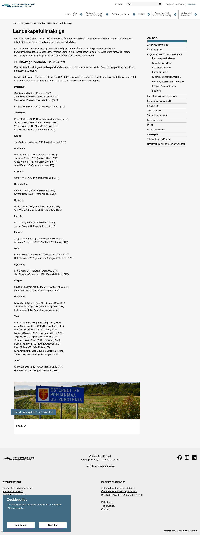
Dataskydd (106, 502)
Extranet (119, 4)
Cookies (105, 509)
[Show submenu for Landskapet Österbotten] (196, 14)
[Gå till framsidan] (18, 5)
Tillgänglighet (108, 505)
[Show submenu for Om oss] (81, 14)
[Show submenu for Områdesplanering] (134, 14)
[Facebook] (180, 457)
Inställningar (20, 525)
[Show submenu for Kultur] (149, 14)
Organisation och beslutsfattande (36, 23)
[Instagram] (187, 457)
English (169, 4)
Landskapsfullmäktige (62, 23)
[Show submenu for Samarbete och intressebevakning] (175, 14)
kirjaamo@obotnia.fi (13, 491)
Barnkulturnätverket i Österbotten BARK (121, 495)
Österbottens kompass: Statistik (117, 488)
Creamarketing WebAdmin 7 (186, 531)
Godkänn (53, 525)
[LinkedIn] (194, 457)
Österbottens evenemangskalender (119, 491)
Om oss (16, 23)
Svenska (191, 4)
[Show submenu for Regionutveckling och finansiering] (107, 14)
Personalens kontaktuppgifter (17, 488)
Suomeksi (179, 4)
